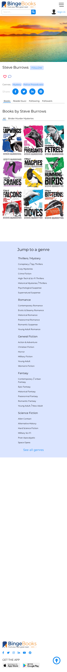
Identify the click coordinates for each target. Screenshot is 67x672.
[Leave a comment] (9, 76)
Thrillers (23, 258)
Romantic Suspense (28, 324)
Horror (21, 351)
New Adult (37, 406)
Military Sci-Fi (24, 433)
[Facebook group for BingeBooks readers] (3, 652)
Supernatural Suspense (29, 292)
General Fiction (28, 336)
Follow (37, 67)
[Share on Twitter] (24, 91)
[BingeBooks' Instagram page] (14, 652)
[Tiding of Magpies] (33, 172)
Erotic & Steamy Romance (31, 310)
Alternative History (27, 423)
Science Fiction (28, 413)
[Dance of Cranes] (12, 172)
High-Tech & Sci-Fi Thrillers (31, 278)
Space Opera (24, 442)
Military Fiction (25, 356)
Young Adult (24, 361)
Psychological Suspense (29, 288)
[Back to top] (56, 660)
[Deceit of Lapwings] (12, 140)
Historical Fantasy (27, 391)
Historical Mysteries (27, 283)
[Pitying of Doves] (33, 204)
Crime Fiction (24, 273)
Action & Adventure (27, 342)
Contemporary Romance (30, 305)
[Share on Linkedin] (32, 91)
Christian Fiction (26, 347)
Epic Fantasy (24, 387)
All (4, 118)
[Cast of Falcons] (12, 204)
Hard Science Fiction (28, 428)
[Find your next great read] (19, 4)
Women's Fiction (26, 366)
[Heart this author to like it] (5, 76)
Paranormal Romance (29, 320)
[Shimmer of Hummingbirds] (54, 172)
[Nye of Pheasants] (33, 140)
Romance (24, 299)
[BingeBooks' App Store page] (11, 665)
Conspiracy (23, 264)
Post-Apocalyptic (26, 437)
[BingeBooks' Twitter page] (8, 652)
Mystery (35, 258)
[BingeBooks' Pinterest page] (30, 652)
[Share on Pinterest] (41, 91)
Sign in (61, 11)
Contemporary (25, 379)
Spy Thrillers (37, 264)
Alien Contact (24, 418)
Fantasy (23, 373)
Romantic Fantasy (27, 401)
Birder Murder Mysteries (21, 118)
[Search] (33, 12)
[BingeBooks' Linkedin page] (19, 652)
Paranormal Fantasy (28, 396)
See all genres (33, 450)
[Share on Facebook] (15, 91)
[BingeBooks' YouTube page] (24, 652)
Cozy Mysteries (25, 269)
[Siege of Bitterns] (54, 204)
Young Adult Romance (29, 329)
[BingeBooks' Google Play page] (31, 665)
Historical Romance (27, 315)
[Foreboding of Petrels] (54, 140)
